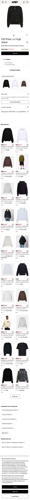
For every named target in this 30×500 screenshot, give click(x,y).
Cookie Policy (24, 473)
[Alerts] (23, 2)
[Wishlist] (27, 2)
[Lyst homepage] (15, 2)
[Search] (6, 2)
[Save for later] (27, 42)
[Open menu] (3, 2)
